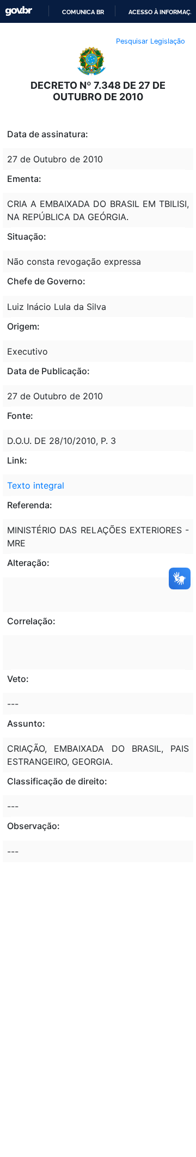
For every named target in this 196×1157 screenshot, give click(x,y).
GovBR (18, 11)
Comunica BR (83, 12)
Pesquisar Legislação (150, 41)
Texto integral (35, 485)
